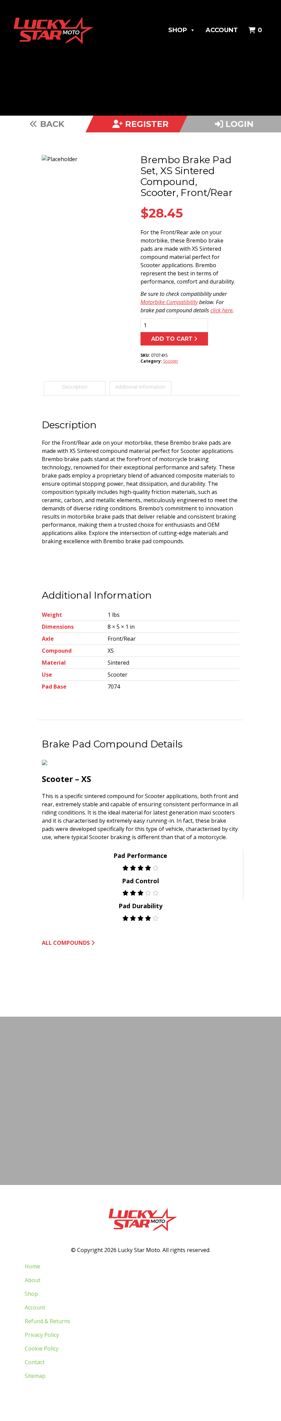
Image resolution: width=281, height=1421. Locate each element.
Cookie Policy (42, 1348)
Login (238, 124)
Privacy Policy (42, 1335)
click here (221, 310)
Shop (177, 30)
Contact (35, 1362)
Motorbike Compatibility (169, 302)
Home (32, 1266)
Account (222, 30)
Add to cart (172, 339)
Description (74, 386)
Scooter (170, 361)
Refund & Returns (47, 1321)
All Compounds (66, 943)
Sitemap (35, 1376)
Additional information (140, 386)
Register (146, 124)
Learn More (139, 1130)
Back (51, 124)
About (32, 1280)
